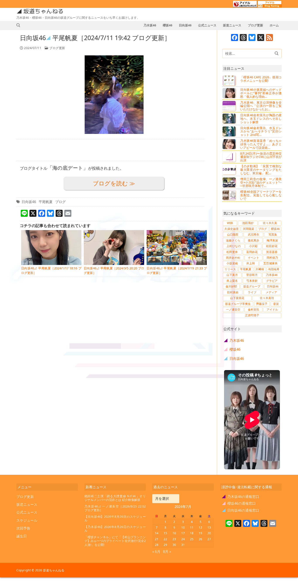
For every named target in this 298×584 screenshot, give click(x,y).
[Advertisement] (110, 150)
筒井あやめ (233, 258)
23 (174, 539)
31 (183, 545)
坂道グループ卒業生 (238, 304)
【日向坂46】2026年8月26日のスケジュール (115, 518)
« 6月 (156, 551)
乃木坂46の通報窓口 (240, 496)
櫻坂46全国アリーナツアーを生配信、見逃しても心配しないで (261, 195)
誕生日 (21, 536)
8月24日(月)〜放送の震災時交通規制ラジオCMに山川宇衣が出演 (261, 156)
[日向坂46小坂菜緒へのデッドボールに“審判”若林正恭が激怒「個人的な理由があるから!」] (229, 93)
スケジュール (26, 520)
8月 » (167, 551)
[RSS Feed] (269, 38)
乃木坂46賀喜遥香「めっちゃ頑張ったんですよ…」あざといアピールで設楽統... (261, 144)
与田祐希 (273, 269)
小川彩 (253, 246)
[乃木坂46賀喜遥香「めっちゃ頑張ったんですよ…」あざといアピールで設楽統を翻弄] (229, 144)
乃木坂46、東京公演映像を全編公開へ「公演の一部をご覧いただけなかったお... (261, 105)
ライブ (252, 292)
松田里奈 (232, 252)
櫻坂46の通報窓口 (239, 503)
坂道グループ (251, 286)
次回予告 (23, 528)
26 (200, 539)
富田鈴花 (252, 252)
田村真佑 (232, 292)
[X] (260, 38)
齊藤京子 (261, 304)
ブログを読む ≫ (114, 183)
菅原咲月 (252, 275)
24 (183, 539)
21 (156, 539)
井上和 (250, 263)
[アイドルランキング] (245, 5)
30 (174, 545)
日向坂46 (29, 201)
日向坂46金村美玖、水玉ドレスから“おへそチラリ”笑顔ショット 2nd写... (261, 131)
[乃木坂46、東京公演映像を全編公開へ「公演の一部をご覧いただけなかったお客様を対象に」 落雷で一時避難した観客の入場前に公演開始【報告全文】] (229, 106)
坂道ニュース (26, 504)
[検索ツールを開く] (18, 25)
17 (183, 533)
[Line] (229, 524)
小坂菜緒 (232, 263)
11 (192, 527)
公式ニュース (26, 512)
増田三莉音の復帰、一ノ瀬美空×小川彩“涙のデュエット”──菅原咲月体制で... (261, 182)
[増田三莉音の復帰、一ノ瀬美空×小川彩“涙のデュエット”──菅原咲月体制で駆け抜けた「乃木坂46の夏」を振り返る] (229, 182)
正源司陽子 (252, 315)
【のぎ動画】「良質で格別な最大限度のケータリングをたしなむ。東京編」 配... (261, 169)
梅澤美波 (272, 240)
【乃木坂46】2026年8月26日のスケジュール (115, 529)
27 (209, 539)
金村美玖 (253, 309)
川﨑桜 (259, 269)
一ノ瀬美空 (233, 309)
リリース (230, 269)
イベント (253, 258)
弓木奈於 (252, 281)
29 (165, 545)
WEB (230, 223)
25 (192, 539)
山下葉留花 (237, 298)
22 (165, 539)
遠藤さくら (233, 240)
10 (183, 527)
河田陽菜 (248, 229)
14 (156, 533)
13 (209, 527)
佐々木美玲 (267, 298)
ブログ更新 (56, 48)
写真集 (273, 234)
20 (209, 533)
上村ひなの (233, 246)
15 (165, 533)
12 (200, 527)
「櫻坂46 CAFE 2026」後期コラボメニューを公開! (261, 79)
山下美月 (232, 275)
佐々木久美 (270, 223)
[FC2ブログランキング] (270, 5)
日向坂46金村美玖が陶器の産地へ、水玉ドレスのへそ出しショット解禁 (261, 118)
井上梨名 (232, 281)
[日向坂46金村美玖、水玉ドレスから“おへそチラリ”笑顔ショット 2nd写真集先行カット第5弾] (229, 131)
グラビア (271, 281)
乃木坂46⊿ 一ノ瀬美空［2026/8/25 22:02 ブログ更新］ (115, 508)
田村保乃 (272, 258)
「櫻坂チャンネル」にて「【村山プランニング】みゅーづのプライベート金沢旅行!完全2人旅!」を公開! (115, 540)
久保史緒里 (231, 229)
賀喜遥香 (271, 252)
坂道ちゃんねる (43, 11)
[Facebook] (234, 38)
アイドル (272, 309)
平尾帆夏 (46, 201)
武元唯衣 (253, 234)
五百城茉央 (270, 263)
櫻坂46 (275, 229)
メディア (271, 292)
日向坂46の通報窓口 (240, 510)
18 (192, 533)
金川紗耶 (231, 286)
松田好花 (271, 246)
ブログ (60, 201)
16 (174, 533)
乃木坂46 (271, 275)
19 (200, 533)
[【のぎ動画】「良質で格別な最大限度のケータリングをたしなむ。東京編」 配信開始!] (229, 169)
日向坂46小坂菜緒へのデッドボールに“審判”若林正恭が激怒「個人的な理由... (261, 93)
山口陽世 (232, 234)
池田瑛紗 (247, 223)
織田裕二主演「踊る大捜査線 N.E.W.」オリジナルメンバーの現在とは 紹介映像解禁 (115, 498)
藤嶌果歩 (253, 240)
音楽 (276, 304)
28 (156, 545)
